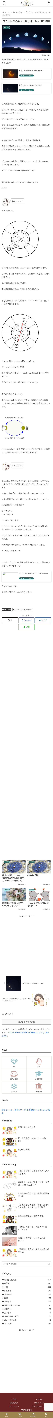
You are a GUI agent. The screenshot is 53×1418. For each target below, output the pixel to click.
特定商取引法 (26, 1410)
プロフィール (39, 1403)
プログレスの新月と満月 (23, 610)
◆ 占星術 (7, 610)
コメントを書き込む (26, 1022)
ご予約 (13, 1399)
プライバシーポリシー (39, 1406)
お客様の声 (13, 1403)
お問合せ (39, 1399)
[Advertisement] (26, 744)
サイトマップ (14, 1406)
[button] (49, 1263)
